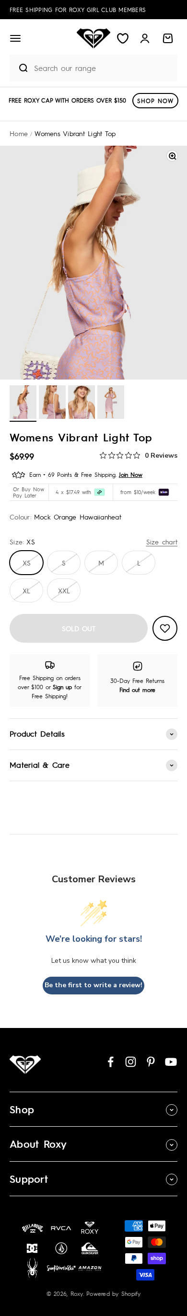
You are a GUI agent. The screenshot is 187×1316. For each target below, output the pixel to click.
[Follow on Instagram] (130, 1061)
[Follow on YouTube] (170, 1061)
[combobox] (103, 68)
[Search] (19, 68)
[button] (15, 38)
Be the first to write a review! (93, 985)
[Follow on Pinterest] (150, 1061)
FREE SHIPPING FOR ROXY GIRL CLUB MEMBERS (78, 9)
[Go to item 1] (23, 403)
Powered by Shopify (113, 1293)
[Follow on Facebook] (110, 1061)
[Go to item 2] (52, 403)
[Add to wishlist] (164, 628)
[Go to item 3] (81, 403)
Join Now (130, 474)
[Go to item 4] (110, 403)
